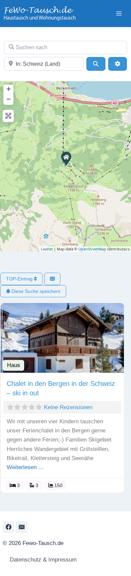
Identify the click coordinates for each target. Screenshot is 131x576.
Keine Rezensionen (68, 407)
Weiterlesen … (25, 467)
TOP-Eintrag (20, 278)
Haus (13, 365)
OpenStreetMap (92, 248)
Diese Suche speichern (35, 291)
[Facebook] (8, 527)
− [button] (8, 99)
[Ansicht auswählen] (52, 279)
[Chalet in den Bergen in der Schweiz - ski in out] (65, 158)
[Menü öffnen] (119, 13)
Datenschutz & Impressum (42, 559)
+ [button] (8, 89)
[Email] (21, 527)
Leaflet (47, 248)
